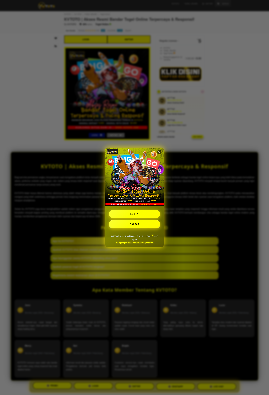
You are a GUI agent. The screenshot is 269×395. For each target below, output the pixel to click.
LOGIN (134, 214)
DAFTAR (135, 224)
